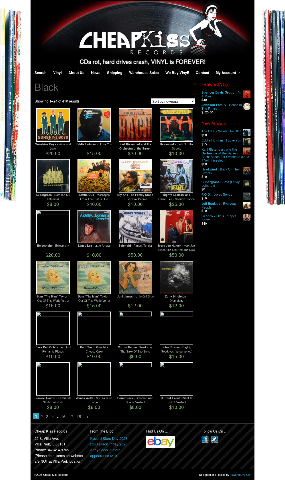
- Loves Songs (217, 194)
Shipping (114, 72)
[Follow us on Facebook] (205, 438)
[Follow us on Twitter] (214, 438)
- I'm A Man (222, 94)
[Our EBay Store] (160, 441)
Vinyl (57, 72)
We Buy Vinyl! (177, 72)
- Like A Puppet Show (219, 218)
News (95, 72)
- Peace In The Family (222, 106)
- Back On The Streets (220, 171)
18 (79, 416)
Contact (202, 72)
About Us (76, 72)
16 (63, 416)
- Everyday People (219, 205)
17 (71, 416)
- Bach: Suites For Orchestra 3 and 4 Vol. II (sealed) (225, 155)
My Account (226, 72)
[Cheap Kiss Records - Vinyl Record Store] (142, 29)
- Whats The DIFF (222, 131)
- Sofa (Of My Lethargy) (221, 183)
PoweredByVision (240, 474)
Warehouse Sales (144, 72)
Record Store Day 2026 (108, 438)
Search (41, 72)
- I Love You (221, 140)
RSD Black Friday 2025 (108, 444)
